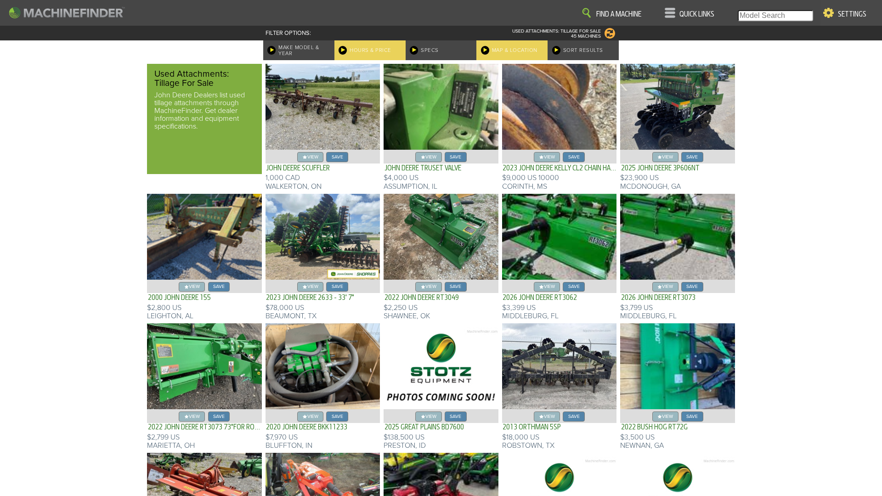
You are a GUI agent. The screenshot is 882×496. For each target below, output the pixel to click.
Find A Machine (618, 14)
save (337, 157)
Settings (852, 14)
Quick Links (696, 14)
